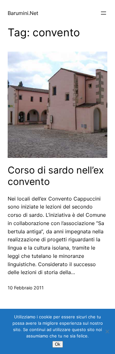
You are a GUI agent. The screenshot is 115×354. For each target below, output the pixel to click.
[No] (107, 331)
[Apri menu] (103, 13)
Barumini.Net (23, 13)
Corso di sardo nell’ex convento (56, 175)
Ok (57, 344)
